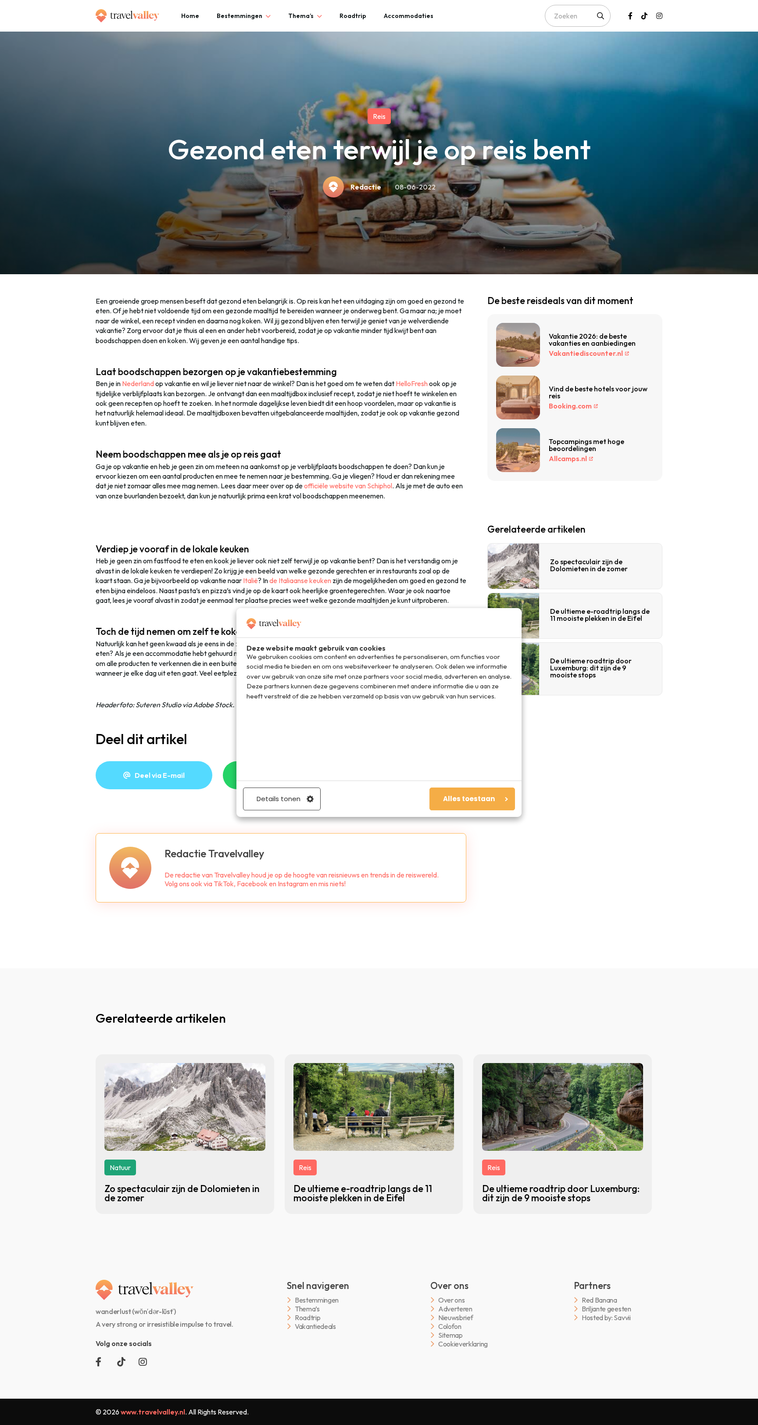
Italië (250, 580)
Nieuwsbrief (455, 1318)
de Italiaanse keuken (300, 580)
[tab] (190, 16)
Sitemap (450, 1335)
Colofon (449, 1326)
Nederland (138, 383)
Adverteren (455, 1309)
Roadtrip (353, 16)
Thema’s (301, 16)
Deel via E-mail (160, 775)
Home (190, 16)
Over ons (451, 1300)
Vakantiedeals (315, 1326)
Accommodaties (408, 16)
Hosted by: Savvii (606, 1318)
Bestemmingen (239, 16)
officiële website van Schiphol (348, 485)
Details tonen (278, 798)
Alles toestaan (469, 798)
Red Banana (599, 1300)
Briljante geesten (606, 1309)
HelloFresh (412, 383)
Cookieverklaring (463, 1344)
